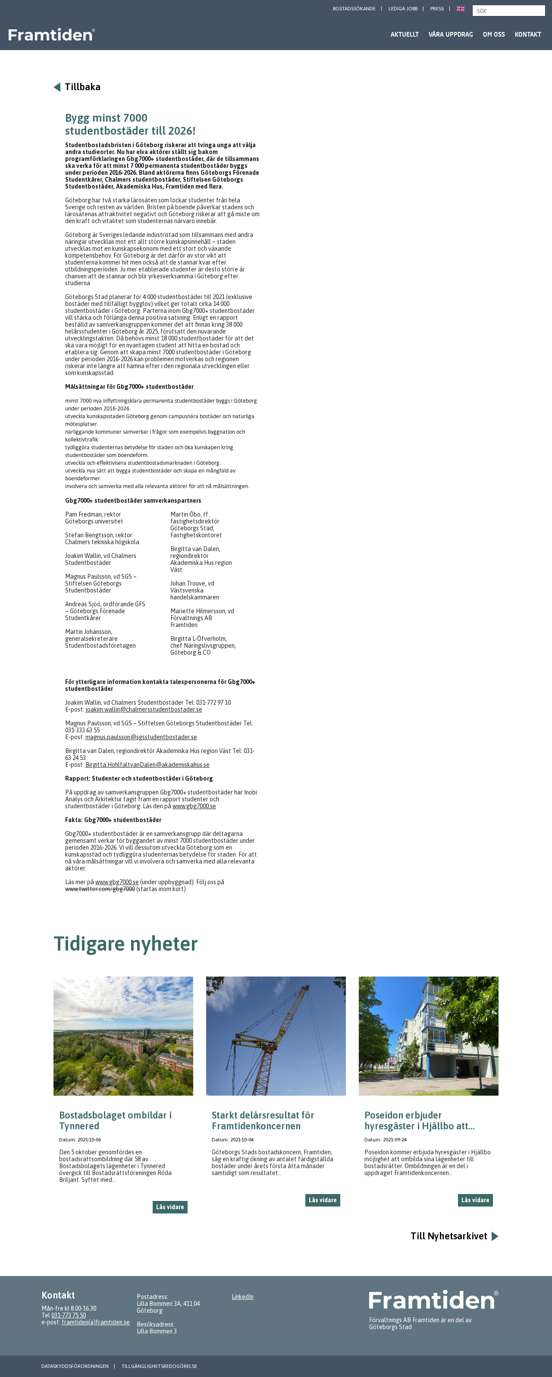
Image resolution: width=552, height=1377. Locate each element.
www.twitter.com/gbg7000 (100, 888)
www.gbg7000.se (194, 806)
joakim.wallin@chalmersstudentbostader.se (143, 709)
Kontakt (528, 34)
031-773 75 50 (68, 1315)
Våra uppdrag (451, 34)
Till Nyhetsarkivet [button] (449, 1236)
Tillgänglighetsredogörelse (159, 1366)
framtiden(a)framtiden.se (96, 1322)
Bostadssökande (354, 9)
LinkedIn (243, 1296)
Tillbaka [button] (82, 87)
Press (437, 9)
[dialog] (123, 1098)
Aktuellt (405, 34)
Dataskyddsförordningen (75, 1366)
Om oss (494, 34)
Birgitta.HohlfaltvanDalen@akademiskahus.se (147, 764)
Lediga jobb (403, 9)
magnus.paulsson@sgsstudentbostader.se (141, 737)
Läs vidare (170, 1207)
